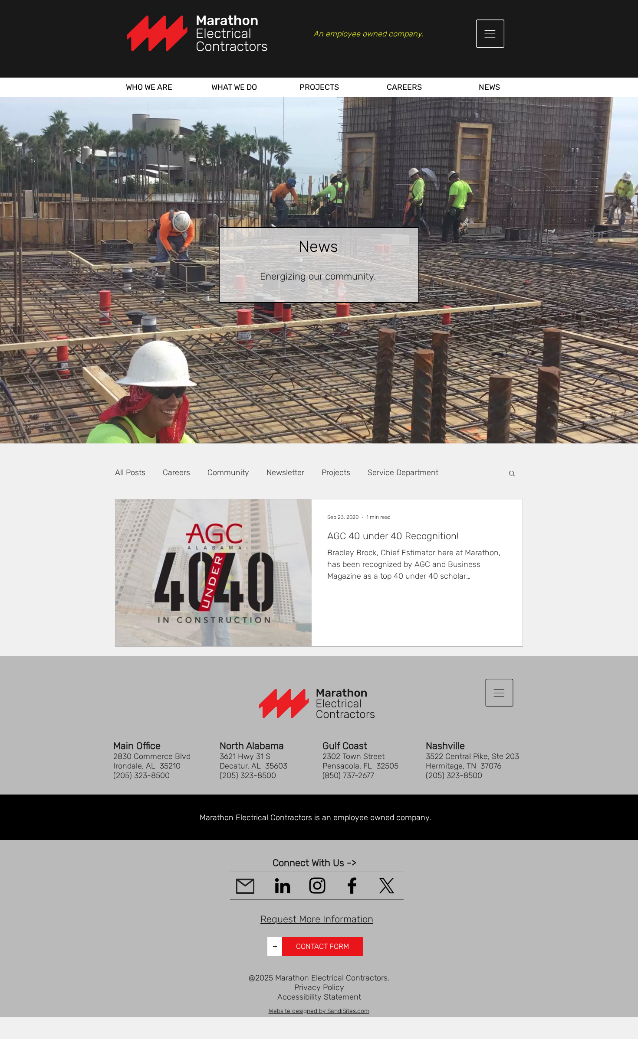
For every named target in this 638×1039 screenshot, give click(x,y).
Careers (176, 472)
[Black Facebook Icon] (352, 885)
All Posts (130, 472)
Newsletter (285, 472)
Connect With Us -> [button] (314, 863)
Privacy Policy (319, 987)
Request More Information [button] (316, 919)
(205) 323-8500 (141, 775)
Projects (336, 472)
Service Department (403, 472)
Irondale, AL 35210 (147, 766)
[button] (490, 34)
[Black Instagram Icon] (317, 885)
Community (228, 472)
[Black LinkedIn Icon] (282, 885)
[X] (387, 885)
